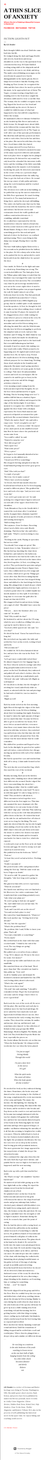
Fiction (15, 1428)
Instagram (21, 28)
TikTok (31, 28)
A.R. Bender (8, 1428)
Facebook (9, 28)
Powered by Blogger (24, 1448)
